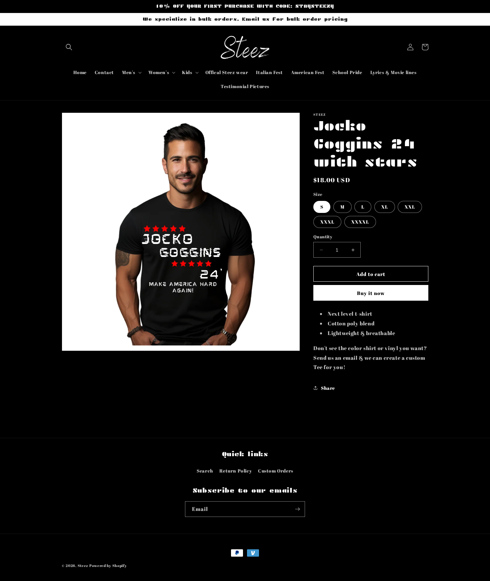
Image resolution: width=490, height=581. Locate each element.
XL (384, 207)
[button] (69, 47)
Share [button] (328, 388)
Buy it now (371, 293)
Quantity (322, 237)
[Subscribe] (297, 509)
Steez (83, 565)
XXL (410, 207)
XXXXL (360, 222)
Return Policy (235, 471)
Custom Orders (275, 471)
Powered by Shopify (108, 565)
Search (205, 471)
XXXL (327, 222)
